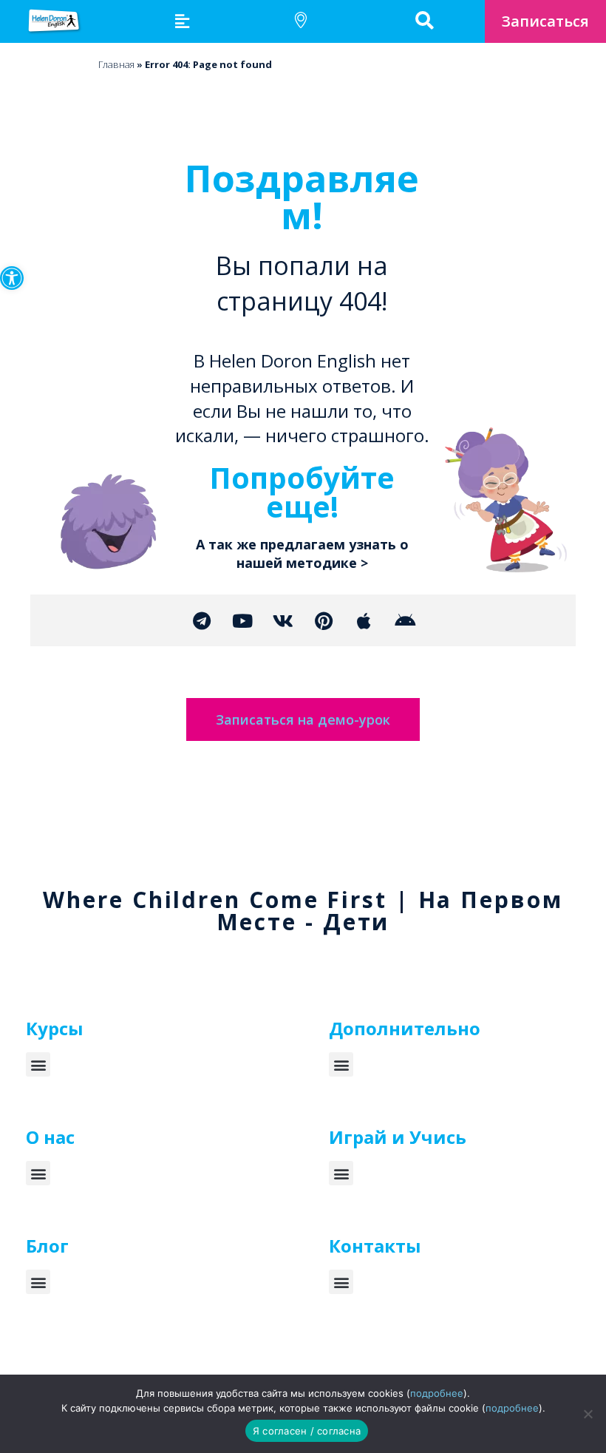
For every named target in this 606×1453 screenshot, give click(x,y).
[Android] (405, 620)
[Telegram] (201, 620)
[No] (587, 1413)
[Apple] (364, 620)
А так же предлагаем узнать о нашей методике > (302, 553)
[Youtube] (242, 620)
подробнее (436, 1393)
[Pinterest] (323, 620)
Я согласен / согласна (307, 1431)
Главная (116, 64)
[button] (12, 278)
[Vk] (283, 620)
